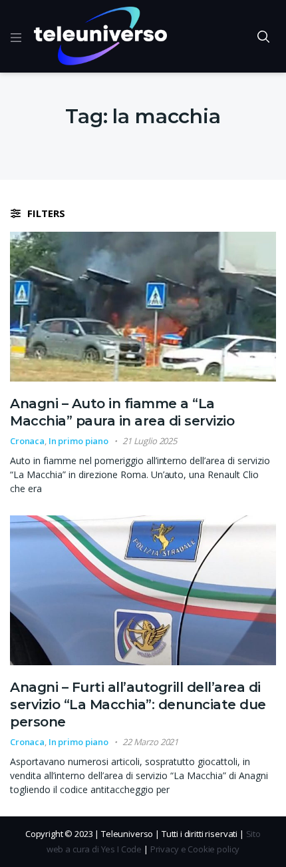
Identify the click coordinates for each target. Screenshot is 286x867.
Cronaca (27, 441)
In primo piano (78, 441)
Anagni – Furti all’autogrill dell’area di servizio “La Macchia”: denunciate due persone (138, 704)
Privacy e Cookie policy (195, 849)
